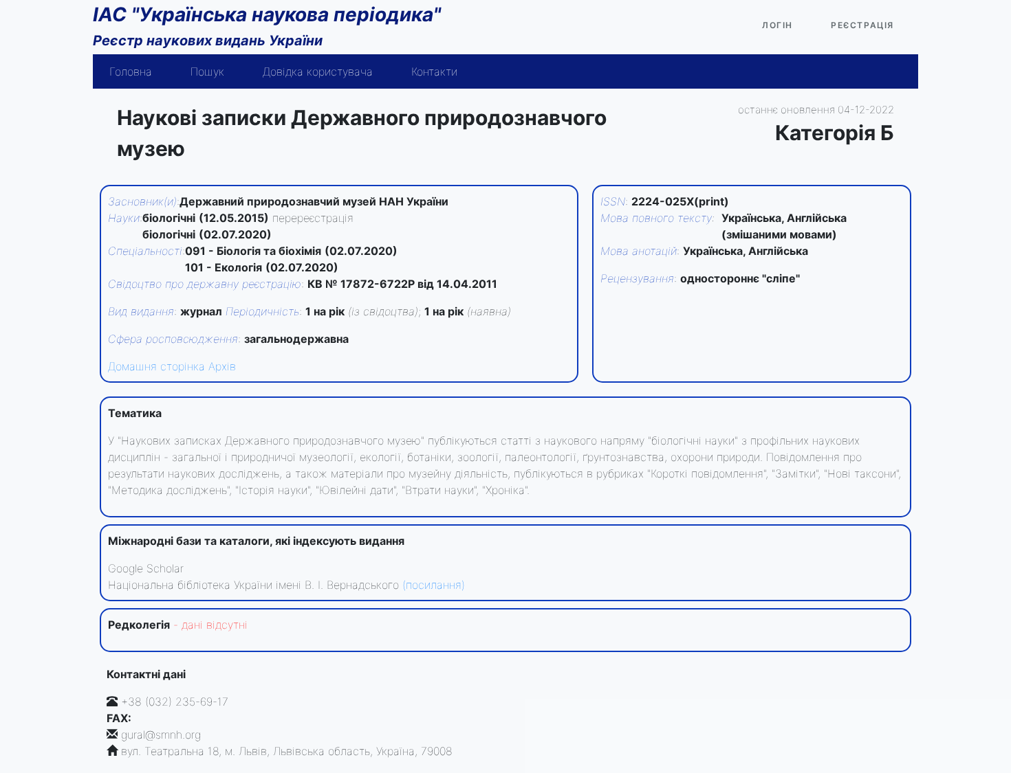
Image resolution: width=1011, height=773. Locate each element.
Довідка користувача (318, 71)
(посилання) (433, 585)
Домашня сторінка (156, 366)
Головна (130, 71)
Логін (777, 25)
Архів (222, 366)
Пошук (207, 71)
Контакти (434, 71)
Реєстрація (862, 25)
